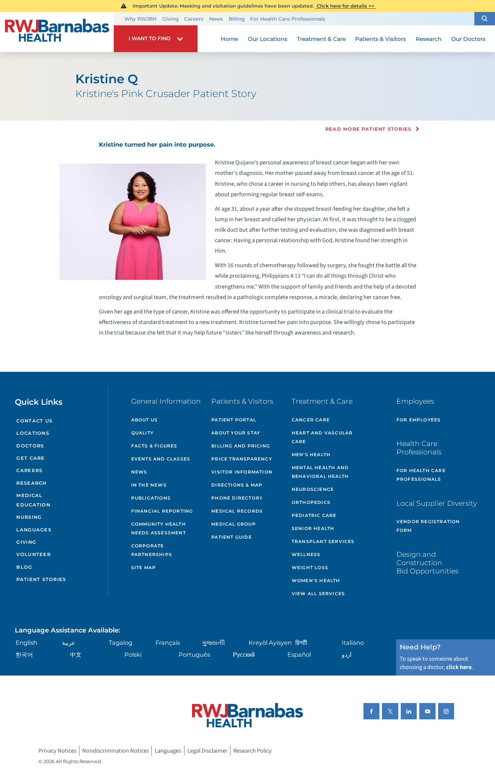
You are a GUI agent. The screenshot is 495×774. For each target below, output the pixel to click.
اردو (347, 654)
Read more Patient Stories (368, 129)
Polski (133, 654)
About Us (144, 419)
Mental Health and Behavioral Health (320, 472)
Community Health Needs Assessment (158, 528)
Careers (193, 19)
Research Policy (252, 750)
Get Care (30, 458)
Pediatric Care (314, 515)
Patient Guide (231, 537)
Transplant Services (323, 541)
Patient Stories (41, 579)
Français (167, 642)
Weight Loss (310, 567)
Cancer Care (311, 419)
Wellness (306, 554)
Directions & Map (236, 485)
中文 (76, 654)
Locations (32, 433)
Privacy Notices (57, 750)
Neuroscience (313, 489)
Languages (33, 530)
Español (299, 654)
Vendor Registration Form (428, 526)
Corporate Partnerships (151, 550)
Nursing (29, 517)
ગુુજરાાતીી (213, 642)
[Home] (57, 32)
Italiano (353, 642)
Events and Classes (161, 459)
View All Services (318, 593)
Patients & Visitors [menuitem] (380, 38)
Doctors (30, 446)
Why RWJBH (140, 19)
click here (458, 667)
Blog (24, 567)
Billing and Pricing (240, 446)
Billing (237, 19)
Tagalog (120, 642)
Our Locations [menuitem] (267, 38)
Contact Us (34, 421)
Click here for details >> (345, 6)
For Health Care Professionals (287, 19)
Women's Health (316, 580)
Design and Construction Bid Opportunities (427, 562)
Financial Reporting (162, 511)
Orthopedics (311, 502)
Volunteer (33, 554)
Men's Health (311, 454)
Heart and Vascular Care (322, 437)
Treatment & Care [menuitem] (321, 38)
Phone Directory (237, 498)
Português (194, 654)
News (216, 19)
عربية (68, 642)
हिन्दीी (301, 642)
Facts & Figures (154, 446)
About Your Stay (235, 433)
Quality (142, 433)
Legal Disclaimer (207, 750)
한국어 (24, 654)
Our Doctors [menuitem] (468, 38)
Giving (170, 19)
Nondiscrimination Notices (115, 750)
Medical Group (233, 524)
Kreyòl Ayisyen (270, 642)
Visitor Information (242, 472)
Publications (151, 498)
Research (31, 483)
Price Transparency (241, 459)
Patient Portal (233, 419)
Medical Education (33, 500)
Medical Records (237, 511)
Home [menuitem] (229, 38)
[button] (484, 19)
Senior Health (313, 528)
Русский (244, 654)
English (26, 642)
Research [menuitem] (429, 38)
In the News (149, 485)
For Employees (418, 419)
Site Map (143, 567)
